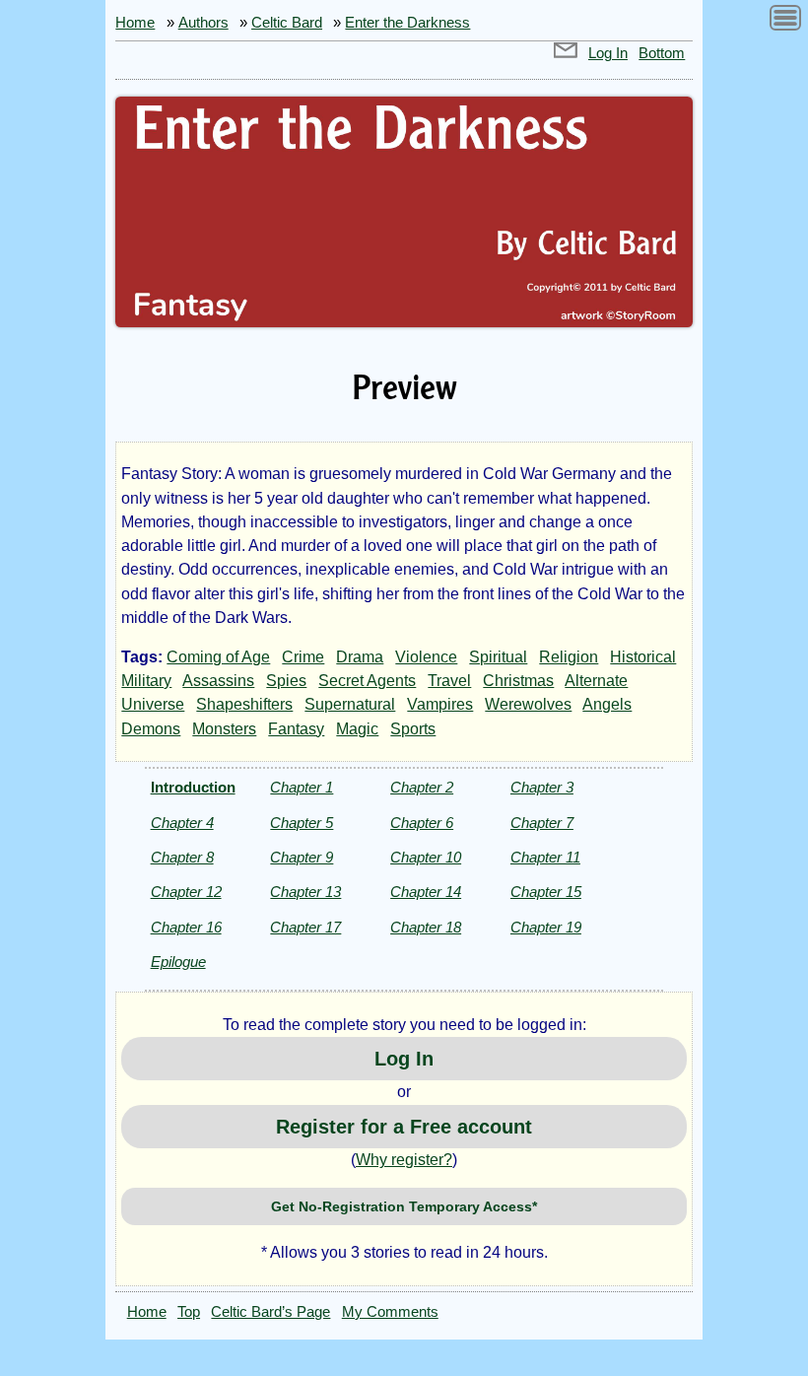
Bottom (662, 53)
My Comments (390, 1312)
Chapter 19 (545, 927)
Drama (359, 657)
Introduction (193, 787)
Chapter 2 (421, 787)
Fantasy (296, 729)
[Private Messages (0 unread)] (565, 53)
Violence (426, 657)
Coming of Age (218, 657)
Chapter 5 (301, 822)
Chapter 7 (541, 822)
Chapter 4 (182, 822)
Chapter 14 (425, 891)
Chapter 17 (305, 927)
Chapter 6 (421, 822)
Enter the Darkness (407, 23)
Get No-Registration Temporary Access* (404, 1206)
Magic (357, 729)
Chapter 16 (186, 927)
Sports (413, 729)
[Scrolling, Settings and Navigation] (785, 21)
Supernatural (349, 704)
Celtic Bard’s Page (270, 1312)
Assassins (218, 680)
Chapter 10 (425, 857)
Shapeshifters (244, 704)
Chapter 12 (186, 891)
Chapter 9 (301, 857)
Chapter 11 (545, 857)
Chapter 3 (541, 787)
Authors (203, 23)
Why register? (404, 1159)
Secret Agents (367, 680)
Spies (286, 680)
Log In (608, 53)
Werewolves (528, 704)
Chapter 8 (182, 857)
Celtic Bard (286, 23)
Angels (607, 704)
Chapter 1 (301, 787)
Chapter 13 (305, 891)
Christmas (518, 680)
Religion (568, 657)
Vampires (440, 704)
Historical (643, 657)
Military (146, 680)
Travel (449, 680)
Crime (303, 657)
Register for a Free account (404, 1126)
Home (135, 23)
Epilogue (178, 961)
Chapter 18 (425, 927)
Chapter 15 (545, 891)
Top (188, 1312)
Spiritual (498, 657)
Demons (150, 729)
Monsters (224, 729)
